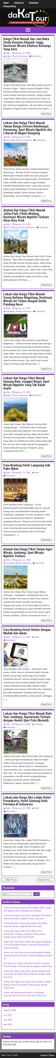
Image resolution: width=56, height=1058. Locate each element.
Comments (36, 56)
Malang (14, 227)
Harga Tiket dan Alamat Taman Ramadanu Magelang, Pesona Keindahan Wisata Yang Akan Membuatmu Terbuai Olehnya (28, 945)
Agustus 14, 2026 (22, 308)
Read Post (46, 113)
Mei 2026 (8, 1024)
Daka (8, 53)
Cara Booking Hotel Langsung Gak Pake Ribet (26, 467)
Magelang (10, 311)
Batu (8, 227)
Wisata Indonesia (19, 56)
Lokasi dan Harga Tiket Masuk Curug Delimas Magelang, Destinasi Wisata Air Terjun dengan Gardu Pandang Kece (27, 299)
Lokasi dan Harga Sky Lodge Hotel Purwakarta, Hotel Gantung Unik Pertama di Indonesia (27, 801)
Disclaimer (34, 3)
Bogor (8, 395)
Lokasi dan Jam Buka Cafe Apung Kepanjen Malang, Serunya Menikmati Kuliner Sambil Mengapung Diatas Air (28, 955)
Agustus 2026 (10, 1010)
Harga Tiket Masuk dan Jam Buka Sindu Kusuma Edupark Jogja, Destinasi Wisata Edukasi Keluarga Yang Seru (27, 44)
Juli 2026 (8, 1015)
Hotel (36, 472)
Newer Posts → (46, 880)
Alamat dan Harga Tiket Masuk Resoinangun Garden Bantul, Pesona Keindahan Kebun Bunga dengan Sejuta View (27, 985)
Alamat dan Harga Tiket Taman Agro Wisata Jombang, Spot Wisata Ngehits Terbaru (27, 552)
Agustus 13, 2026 (22, 808)
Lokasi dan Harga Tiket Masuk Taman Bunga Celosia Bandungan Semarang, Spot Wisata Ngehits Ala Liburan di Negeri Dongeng (27, 128)
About (6, 3)
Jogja (8, 56)
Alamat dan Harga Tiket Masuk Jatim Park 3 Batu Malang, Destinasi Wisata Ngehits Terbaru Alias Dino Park (26, 215)
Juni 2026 (8, 1020)
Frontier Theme (47, 1055)
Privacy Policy (9, 6)
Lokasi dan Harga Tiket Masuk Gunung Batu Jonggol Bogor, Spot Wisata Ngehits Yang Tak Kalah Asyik (26, 383)
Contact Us (18, 3)
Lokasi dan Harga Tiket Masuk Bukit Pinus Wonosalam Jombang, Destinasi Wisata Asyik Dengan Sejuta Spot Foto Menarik (24, 934)
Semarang (10, 140)
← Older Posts (9, 880)
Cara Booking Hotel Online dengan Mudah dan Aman (27, 631)
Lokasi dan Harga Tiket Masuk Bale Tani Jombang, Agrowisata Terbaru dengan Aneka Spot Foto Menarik (27, 717)
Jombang (10, 563)
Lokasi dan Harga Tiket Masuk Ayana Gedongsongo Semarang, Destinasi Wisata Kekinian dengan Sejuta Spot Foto (27, 974)
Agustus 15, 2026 (22, 53)
